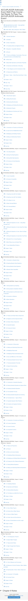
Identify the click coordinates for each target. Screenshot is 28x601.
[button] (1, 1)
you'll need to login (19, 595)
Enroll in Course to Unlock (14, 597)
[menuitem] (1, 3)
